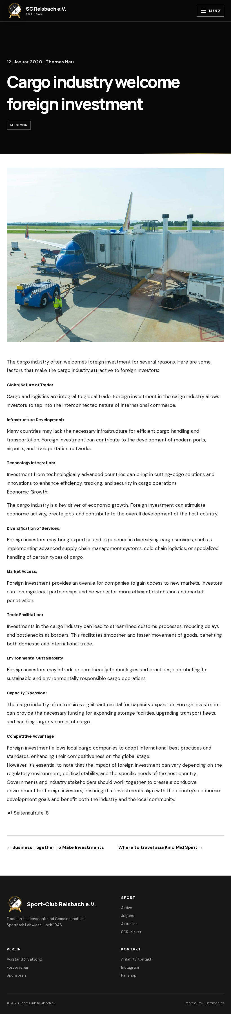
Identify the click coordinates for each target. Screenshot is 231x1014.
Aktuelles (129, 923)
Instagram (130, 967)
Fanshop (128, 975)
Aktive (126, 907)
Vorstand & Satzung (24, 959)
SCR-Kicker (131, 932)
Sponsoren (16, 975)
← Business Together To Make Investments (55, 847)
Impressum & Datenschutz (204, 1003)
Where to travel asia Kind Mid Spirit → (160, 847)
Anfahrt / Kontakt (136, 959)
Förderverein (18, 967)
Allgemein (19, 125)
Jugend (127, 915)
